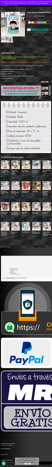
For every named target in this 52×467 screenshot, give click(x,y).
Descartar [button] (45, 3)
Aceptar (27, 463)
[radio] (29, 22)
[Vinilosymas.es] (5, 267)
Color (29, 20)
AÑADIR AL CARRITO (40, 29)
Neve (16, 465)
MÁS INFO (34, 462)
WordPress (33, 465)
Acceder (16, 5)
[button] (4, 463)
